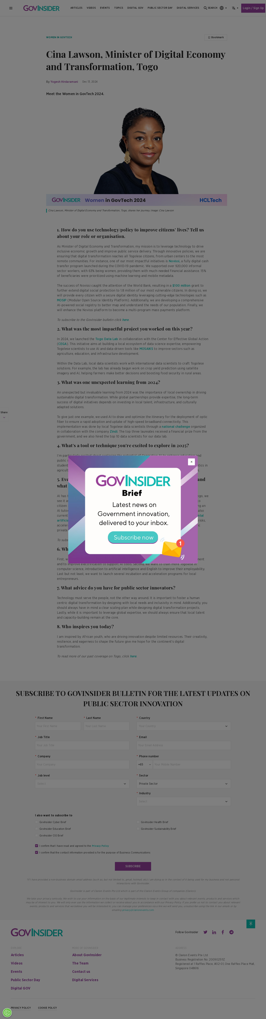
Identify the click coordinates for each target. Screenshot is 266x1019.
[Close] (191, 461)
